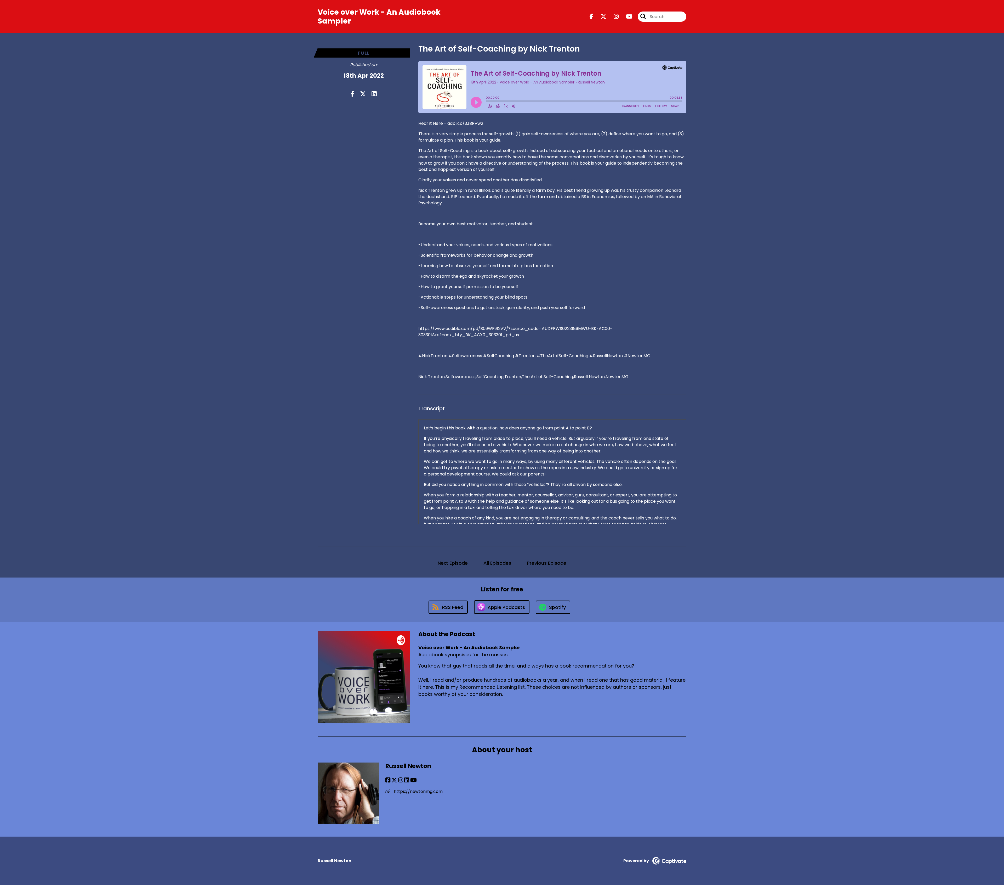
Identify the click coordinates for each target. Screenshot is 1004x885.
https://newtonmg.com (418, 791)
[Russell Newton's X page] (394, 780)
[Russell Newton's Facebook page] (387, 780)
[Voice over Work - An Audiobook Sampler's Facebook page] (591, 17)
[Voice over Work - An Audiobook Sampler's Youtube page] (626, 17)
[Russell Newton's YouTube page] (413, 780)
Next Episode (453, 563)
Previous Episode (546, 563)
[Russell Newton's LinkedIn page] (406, 780)
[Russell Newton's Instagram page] (400, 780)
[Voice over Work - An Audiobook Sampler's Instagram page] (613, 17)
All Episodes (497, 563)
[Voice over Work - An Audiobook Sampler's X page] (600, 17)
